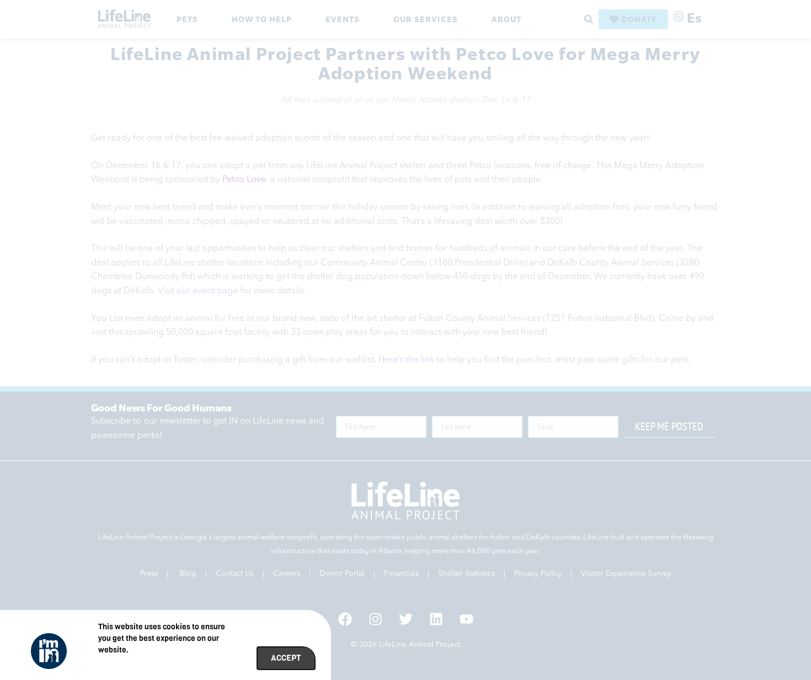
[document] (405, 340)
